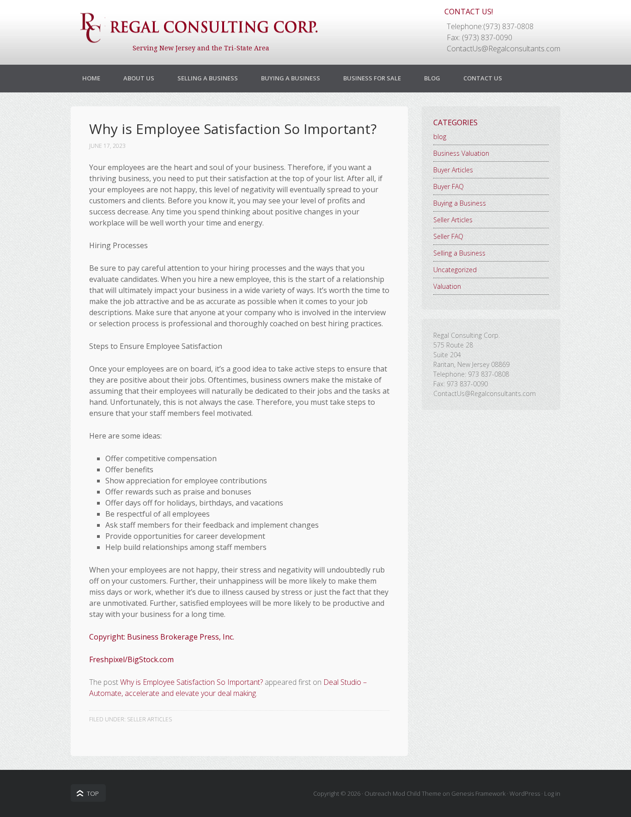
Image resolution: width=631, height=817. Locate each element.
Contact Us (482, 78)
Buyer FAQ (448, 186)
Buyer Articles (453, 169)
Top (93, 793)
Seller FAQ (448, 236)
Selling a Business (207, 78)
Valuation (447, 286)
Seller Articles (149, 719)
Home (91, 78)
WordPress (525, 793)
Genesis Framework (478, 793)
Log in (552, 793)
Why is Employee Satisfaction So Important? (191, 682)
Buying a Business (290, 78)
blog (439, 136)
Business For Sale (372, 78)
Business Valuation (461, 153)
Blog (432, 78)
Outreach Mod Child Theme (402, 793)
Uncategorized (455, 269)
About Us (138, 78)
